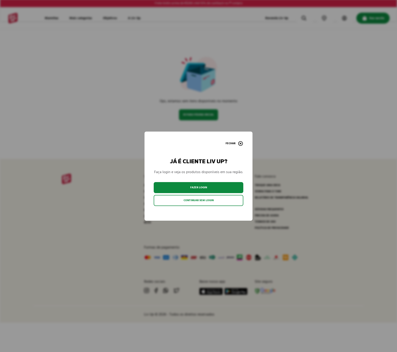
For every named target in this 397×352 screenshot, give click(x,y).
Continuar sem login (199, 200)
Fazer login (198, 187)
